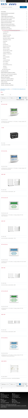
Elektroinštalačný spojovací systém (8, 72)
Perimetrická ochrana (6, 69)
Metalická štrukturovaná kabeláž (7, 13)
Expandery (5, 41)
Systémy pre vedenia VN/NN (7, 80)
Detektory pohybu (6, 36)
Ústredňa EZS (5, 31)
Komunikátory (5, 61)
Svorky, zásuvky (4, 81)
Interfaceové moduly (7, 39)
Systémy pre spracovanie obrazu (7, 24)
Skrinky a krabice (6, 49)
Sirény (4, 55)
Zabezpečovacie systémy (6, 28)
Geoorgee (12, 404)
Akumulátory (5, 63)
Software (4, 66)
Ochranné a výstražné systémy (7, 78)
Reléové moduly (6, 47)
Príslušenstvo (5, 44)
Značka (2, 94)
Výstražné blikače (6, 60)
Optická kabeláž (4, 14)
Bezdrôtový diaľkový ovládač (8, 38)
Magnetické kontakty (7, 35)
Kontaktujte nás (4, 405)
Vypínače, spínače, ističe (6, 83)
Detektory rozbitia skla (7, 53)
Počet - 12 (12, 97)
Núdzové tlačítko (6, 56)
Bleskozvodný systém (5, 77)
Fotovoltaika (3, 11)
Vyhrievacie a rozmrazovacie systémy (9, 74)
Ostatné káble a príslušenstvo (7, 16)
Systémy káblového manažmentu (8, 17)
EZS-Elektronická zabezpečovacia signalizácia (11, 30)
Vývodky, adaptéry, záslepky (7, 75)
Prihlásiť (3, 1)
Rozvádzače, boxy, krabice (6, 19)
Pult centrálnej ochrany (7, 64)
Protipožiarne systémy (5, 27)
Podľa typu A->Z (4, 97)
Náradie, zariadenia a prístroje (7, 85)
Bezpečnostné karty (7, 46)
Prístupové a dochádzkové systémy (8, 25)
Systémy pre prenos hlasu (6, 22)
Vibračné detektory (6, 52)
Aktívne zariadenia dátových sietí (8, 21)
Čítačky (4, 42)
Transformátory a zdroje (7, 50)
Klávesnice (5, 33)
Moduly (4, 58)
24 (25, 97)
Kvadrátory (5, 67)
